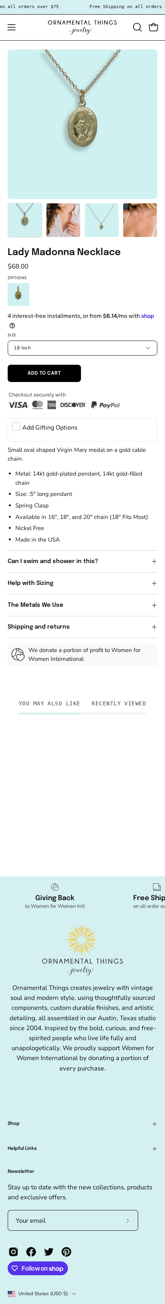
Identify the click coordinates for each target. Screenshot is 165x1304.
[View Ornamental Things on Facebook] (31, 1252)
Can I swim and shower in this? (54, 561)
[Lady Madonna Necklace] (25, 220)
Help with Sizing (30, 583)
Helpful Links (22, 1148)
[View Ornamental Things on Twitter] (48, 1252)
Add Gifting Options (50, 427)
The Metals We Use (35, 605)
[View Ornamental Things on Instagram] (13, 1252)
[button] (136, 27)
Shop (14, 1123)
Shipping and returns (39, 627)
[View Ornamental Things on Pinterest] (66, 1252)
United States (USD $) (43, 1293)
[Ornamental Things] (82, 27)
